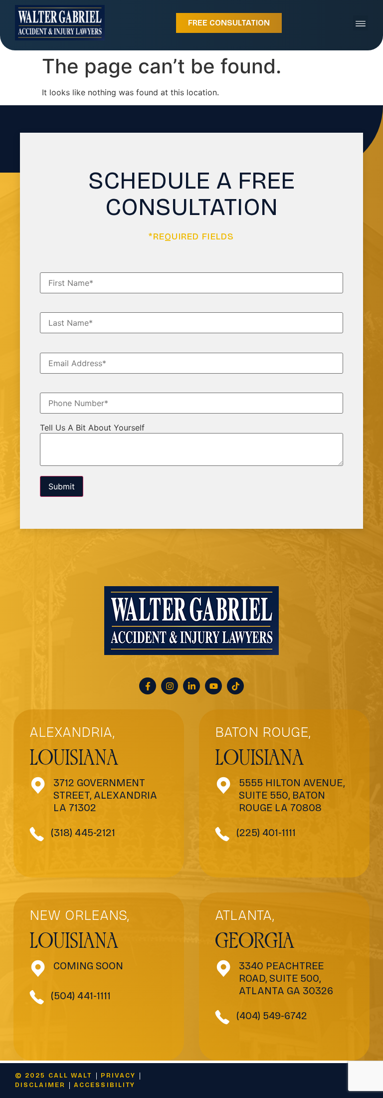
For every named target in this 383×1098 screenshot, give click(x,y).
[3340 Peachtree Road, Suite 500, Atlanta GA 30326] (223, 968)
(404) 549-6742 (271, 1016)
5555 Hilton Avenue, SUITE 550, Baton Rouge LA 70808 (292, 795)
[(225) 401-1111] (222, 834)
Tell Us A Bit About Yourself (92, 428)
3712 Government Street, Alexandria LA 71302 (105, 795)
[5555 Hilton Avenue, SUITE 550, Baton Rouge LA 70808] (223, 785)
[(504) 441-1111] (36, 997)
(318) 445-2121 (83, 833)
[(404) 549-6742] (222, 1017)
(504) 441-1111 (81, 996)
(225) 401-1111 (266, 833)
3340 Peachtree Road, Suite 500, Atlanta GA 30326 (286, 978)
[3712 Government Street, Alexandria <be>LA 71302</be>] (38, 785)
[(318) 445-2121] (36, 834)
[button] (360, 22)
